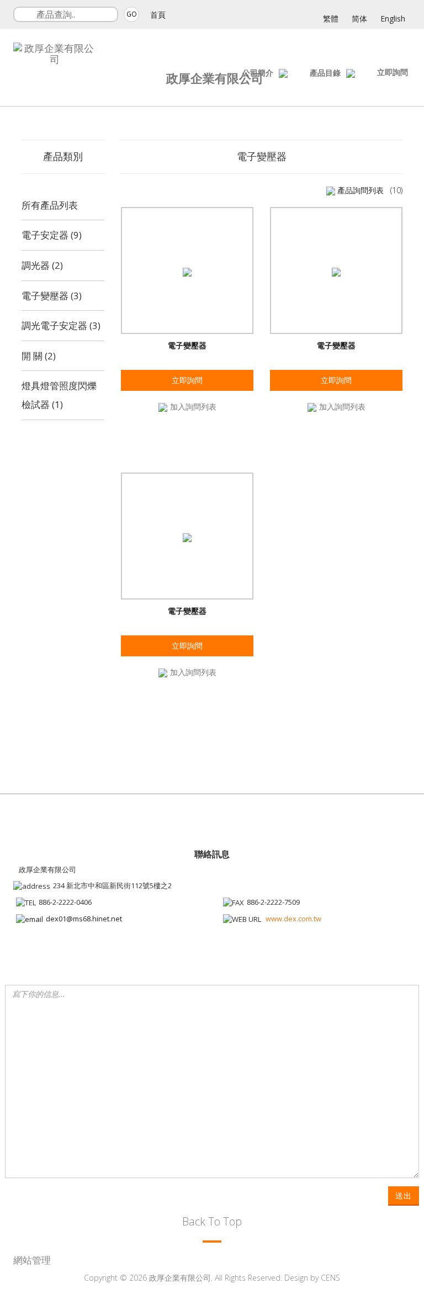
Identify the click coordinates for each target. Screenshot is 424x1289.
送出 (403, 1195)
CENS (330, 1277)
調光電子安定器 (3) (61, 325)
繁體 (330, 18)
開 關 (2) (39, 355)
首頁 (158, 14)
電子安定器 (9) (52, 235)
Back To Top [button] (212, 1221)
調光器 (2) (42, 265)
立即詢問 (392, 72)
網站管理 (32, 1260)
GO (131, 14)
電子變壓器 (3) (52, 295)
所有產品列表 (50, 205)
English (392, 18)
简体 (359, 18)
